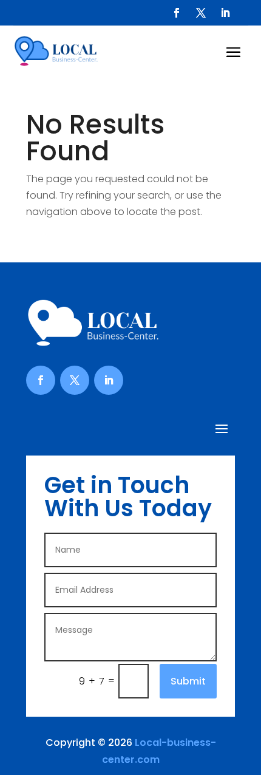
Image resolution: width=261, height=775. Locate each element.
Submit (188, 681)
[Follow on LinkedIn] (225, 12)
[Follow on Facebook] (176, 12)
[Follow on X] (201, 12)
